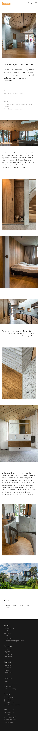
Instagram (10, 702)
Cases (6, 631)
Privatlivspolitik (8, 722)
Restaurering (8, 686)
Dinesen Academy (10, 689)
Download (7, 662)
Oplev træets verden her (12, 705)
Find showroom (9, 628)
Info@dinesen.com (9, 712)
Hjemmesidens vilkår (10, 717)
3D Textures (8, 668)
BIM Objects (8, 665)
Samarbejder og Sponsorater (14, 641)
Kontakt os (7, 633)
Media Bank (8, 673)
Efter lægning (8, 654)
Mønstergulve (8, 657)
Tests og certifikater (10, 684)
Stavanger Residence (18, 64)
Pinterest (9, 700)
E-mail (21, 605)
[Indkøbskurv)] (32, 3)
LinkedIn (28, 605)
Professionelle (8, 678)
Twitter (14, 605)
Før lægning (8, 649)
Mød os (6, 625)
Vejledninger (8, 646)
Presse (6, 681)
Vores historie (8, 638)
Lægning (7, 652)
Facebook (7, 608)
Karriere (6, 636)
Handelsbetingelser (9, 719)
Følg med (7, 694)
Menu (36, 3)
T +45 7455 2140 (9, 715)
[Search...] (28, 3)
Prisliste (6, 670)
